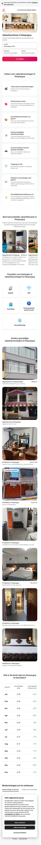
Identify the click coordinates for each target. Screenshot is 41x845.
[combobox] (20, 46)
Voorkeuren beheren (19, 832)
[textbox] (11, 53)
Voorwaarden (23, 839)
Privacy (15, 839)
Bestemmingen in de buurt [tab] (10, 789)
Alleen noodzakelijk (20, 827)
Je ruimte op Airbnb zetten (26, 10)
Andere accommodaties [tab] (29, 789)
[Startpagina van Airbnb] (3, 10)
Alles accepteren (20, 822)
